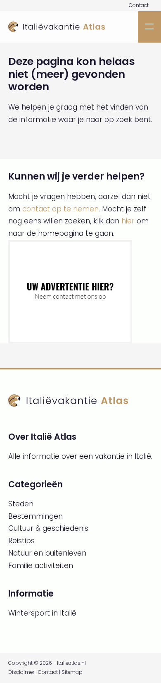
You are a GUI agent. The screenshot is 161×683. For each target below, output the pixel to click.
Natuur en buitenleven (47, 553)
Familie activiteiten (40, 565)
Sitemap (72, 672)
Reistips (21, 541)
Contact (139, 5)
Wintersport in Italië (42, 613)
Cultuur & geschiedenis (48, 528)
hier (128, 221)
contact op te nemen (60, 209)
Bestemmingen (35, 516)
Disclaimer (21, 672)
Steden (20, 504)
